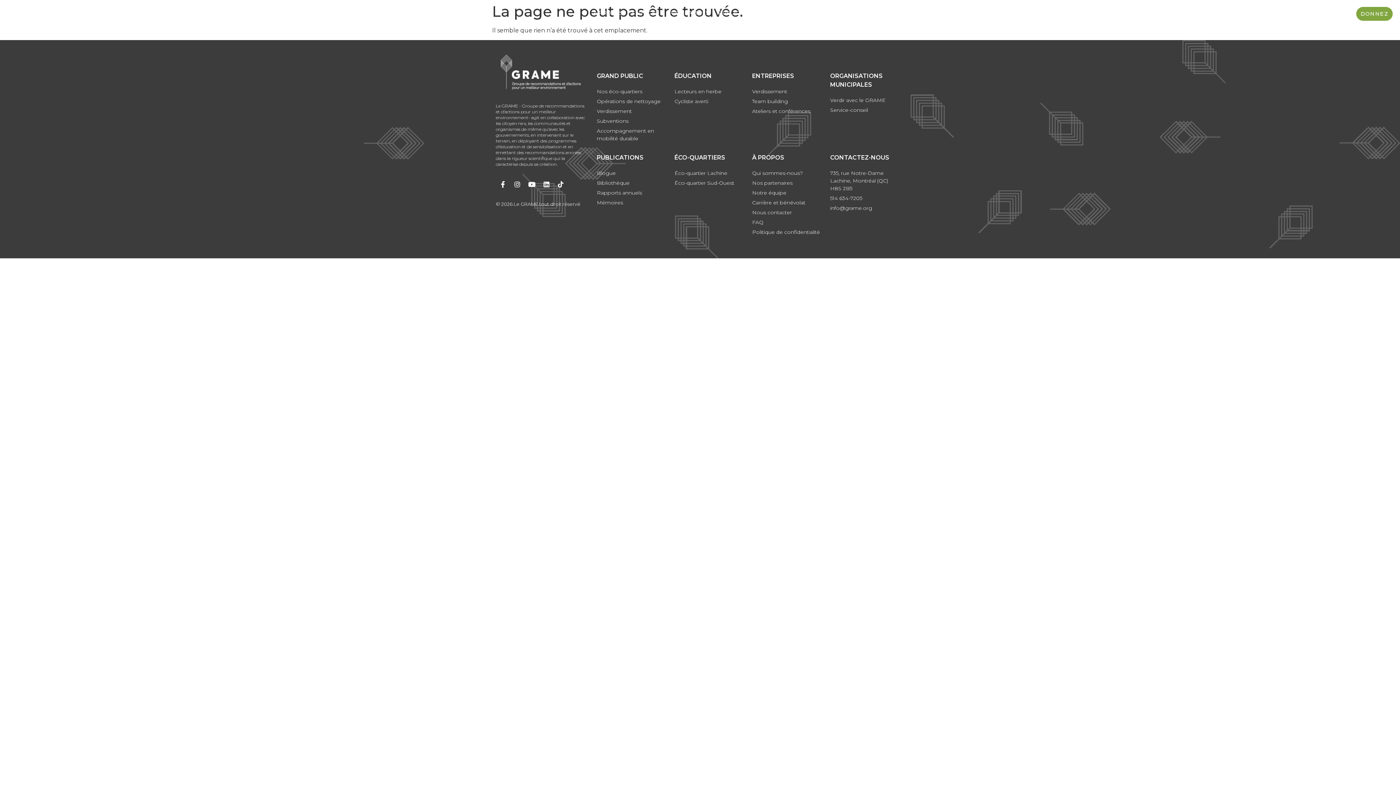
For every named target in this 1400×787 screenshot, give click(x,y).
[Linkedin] (546, 184)
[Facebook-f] (503, 184)
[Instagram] (517, 184)
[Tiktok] (560, 184)
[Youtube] (532, 184)
